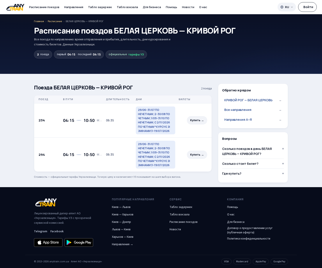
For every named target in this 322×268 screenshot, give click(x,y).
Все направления (253, 110)
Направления (73, 7)
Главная (39, 21)
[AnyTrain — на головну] (15, 7)
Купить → (197, 120)
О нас (203, 7)
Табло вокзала (127, 7)
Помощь (171, 7)
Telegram (40, 231)
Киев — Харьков (122, 214)
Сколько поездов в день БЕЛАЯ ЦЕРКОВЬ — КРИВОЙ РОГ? (247, 151)
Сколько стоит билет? (240, 164)
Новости (188, 7)
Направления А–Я (253, 119)
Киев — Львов (121, 207)
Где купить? (231, 173)
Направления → (122, 244)
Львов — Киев (121, 229)
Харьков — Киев (122, 237)
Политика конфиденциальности (248, 238)
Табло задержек (100, 7)
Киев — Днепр (121, 222)
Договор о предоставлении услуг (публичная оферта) (249, 230)
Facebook (57, 231)
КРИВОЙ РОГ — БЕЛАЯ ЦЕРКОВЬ (253, 100)
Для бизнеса (152, 7)
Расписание (55, 21)
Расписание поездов (44, 7)
